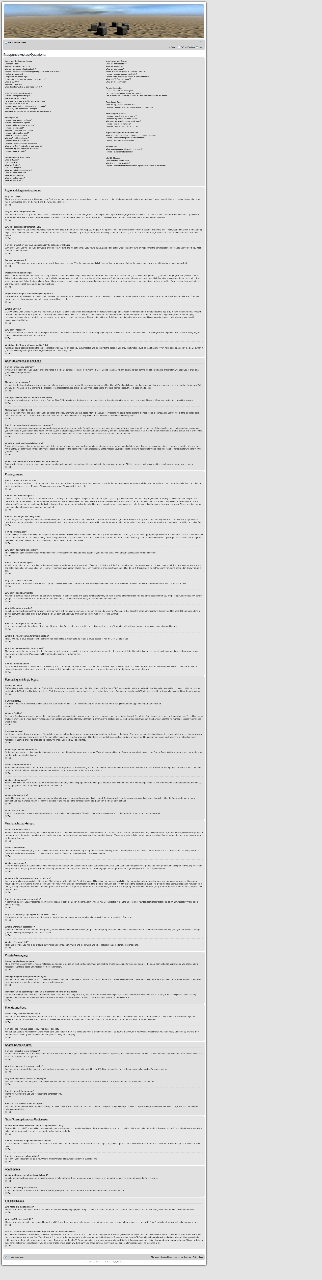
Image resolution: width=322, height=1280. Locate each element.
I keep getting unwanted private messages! (123, 93)
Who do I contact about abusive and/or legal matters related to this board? (136, 166)
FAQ (182, 47)
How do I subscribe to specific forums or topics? (125, 138)
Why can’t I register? (13, 84)
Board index (20, 43)
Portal (10, 43)
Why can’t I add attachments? (17, 138)
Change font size (200, 41)
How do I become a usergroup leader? (121, 74)
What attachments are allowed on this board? (124, 149)
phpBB (95, 1262)
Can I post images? (13, 168)
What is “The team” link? (116, 82)
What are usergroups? (115, 69)
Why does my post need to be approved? (22, 148)
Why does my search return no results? (122, 119)
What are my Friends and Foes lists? (121, 105)
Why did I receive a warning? (17, 141)
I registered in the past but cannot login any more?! (25, 79)
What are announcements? (16, 173)
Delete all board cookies (170, 1257)
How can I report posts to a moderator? (21, 143)
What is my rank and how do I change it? (21, 109)
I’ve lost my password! (14, 74)
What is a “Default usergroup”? (118, 79)
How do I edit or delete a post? (17, 123)
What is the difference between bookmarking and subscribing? (131, 135)
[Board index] (109, 37)
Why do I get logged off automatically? (20, 69)
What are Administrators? (116, 64)
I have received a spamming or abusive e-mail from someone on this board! (136, 96)
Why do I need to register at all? (18, 66)
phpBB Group (80, 1210)
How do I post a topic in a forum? (18, 120)
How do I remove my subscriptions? (120, 140)
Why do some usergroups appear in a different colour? (128, 77)
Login (201, 47)
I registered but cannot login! (16, 77)
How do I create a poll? (14, 128)
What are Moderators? (115, 66)
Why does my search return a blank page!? (123, 121)
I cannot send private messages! (119, 91)
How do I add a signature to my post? (20, 125)
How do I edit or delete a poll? (17, 133)
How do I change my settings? (17, 96)
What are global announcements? (18, 170)
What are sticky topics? (14, 175)
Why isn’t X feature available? (118, 163)
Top (9, 205)
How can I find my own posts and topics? (122, 126)
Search (174, 47)
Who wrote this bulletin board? (118, 161)
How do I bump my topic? (15, 151)
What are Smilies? (12, 165)
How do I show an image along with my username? (25, 106)
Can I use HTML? (12, 163)
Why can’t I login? (12, 64)
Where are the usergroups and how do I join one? (126, 71)
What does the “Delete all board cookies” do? (23, 87)
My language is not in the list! (16, 104)
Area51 (153, 1222)
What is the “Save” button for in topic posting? (23, 146)
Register (191, 47)
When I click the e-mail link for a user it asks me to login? (28, 111)
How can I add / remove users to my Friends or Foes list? (129, 107)
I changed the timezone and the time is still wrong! (25, 101)
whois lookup (192, 1234)
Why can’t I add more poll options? (19, 130)
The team (155, 1257)
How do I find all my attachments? (119, 152)
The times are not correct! (15, 98)
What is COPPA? (12, 82)
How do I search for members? (118, 124)
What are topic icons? (14, 180)
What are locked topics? (15, 178)
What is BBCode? (12, 160)
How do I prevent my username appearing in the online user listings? (33, 71)
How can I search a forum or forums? (121, 116)
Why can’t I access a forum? (16, 136)
